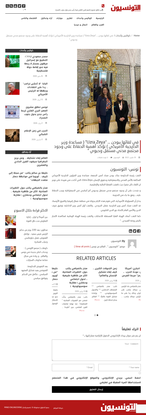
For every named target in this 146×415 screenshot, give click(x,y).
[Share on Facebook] (139, 231)
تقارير (69, 18)
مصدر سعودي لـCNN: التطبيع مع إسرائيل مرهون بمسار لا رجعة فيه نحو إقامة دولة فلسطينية (36, 63)
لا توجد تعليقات (102, 157)
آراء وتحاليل (46, 18)
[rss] (11, 6)
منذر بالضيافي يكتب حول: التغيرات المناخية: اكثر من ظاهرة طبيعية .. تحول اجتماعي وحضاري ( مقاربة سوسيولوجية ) (66, 277)
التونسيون (116, 157)
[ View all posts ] (82, 247)
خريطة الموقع (58, 408)
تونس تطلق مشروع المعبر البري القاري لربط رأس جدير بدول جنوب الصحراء (79, 10)
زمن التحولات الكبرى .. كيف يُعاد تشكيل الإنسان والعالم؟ (97, 272)
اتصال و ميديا (80, 25)
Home (137, 36)
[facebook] (23, 6)
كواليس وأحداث (84, 18)
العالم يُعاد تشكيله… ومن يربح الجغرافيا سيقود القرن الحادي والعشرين (31, 161)
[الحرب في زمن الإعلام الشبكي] (12, 136)
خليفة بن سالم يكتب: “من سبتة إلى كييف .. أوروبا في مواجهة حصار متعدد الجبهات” (28, 176)
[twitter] (19, 6)
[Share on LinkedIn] (130, 231)
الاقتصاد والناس (29, 18)
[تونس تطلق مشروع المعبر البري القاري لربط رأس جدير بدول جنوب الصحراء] (12, 112)
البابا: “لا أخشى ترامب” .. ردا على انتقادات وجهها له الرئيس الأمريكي (35, 89)
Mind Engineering (13, 407)
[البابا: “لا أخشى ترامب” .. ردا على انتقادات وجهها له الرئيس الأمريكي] (12, 89)
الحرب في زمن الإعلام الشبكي (36, 132)
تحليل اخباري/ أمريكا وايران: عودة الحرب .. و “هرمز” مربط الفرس (126, 272)
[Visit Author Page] (132, 247)
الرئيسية (100, 18)
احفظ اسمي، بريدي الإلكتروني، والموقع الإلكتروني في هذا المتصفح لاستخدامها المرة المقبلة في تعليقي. (96, 380)
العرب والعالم (97, 25)
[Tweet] (135, 231)
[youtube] (15, 6)
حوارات (59, 18)
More (74, 311)
